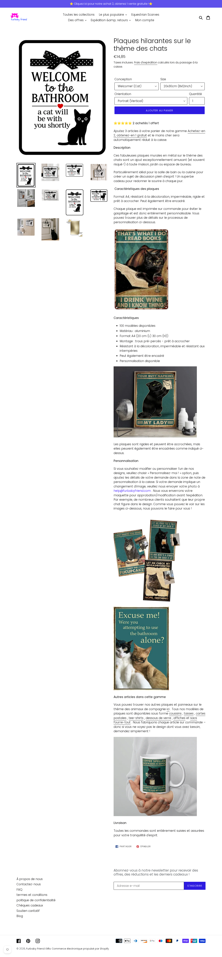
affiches (179, 718)
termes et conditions (31, 895)
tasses (189, 713)
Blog (19, 916)
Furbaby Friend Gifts (38, 948)
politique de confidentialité (36, 900)
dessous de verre (158, 718)
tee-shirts (136, 718)
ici (168, 709)
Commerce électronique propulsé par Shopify (80, 948)
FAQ (19, 890)
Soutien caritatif (28, 911)
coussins (175, 713)
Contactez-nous (28, 884)
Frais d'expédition (145, 62)
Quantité (195, 94)
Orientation (122, 94)
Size (163, 79)
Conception (123, 79)
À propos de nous (29, 879)
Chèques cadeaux (29, 905)
